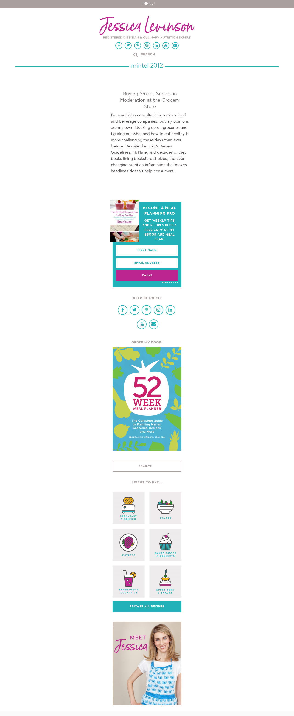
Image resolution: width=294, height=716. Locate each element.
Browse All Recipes (147, 606)
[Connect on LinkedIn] (156, 45)
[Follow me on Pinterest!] (137, 45)
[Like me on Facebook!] (118, 45)
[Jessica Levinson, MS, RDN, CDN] (147, 28)
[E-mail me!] (175, 45)
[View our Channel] (165, 45)
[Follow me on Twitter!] (128, 45)
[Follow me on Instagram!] (147, 45)
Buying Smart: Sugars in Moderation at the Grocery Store (150, 100)
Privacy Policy (170, 283)
